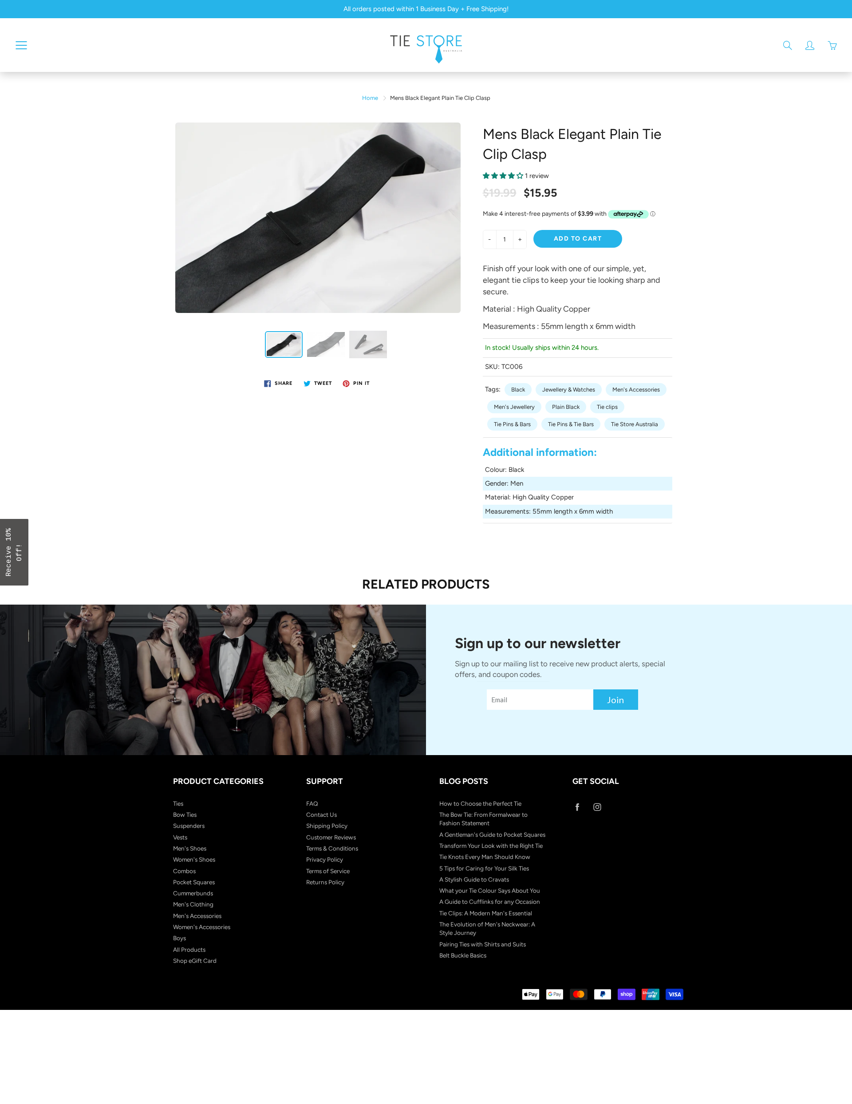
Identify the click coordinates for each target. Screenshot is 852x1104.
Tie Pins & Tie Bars (571, 424)
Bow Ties (185, 814)
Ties (178, 803)
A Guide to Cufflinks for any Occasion (489, 901)
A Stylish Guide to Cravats (474, 879)
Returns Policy (325, 882)
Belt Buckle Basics (462, 955)
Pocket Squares (194, 882)
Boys (179, 938)
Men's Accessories (636, 389)
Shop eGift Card (195, 960)
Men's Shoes (189, 848)
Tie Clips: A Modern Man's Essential (485, 913)
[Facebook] (577, 807)
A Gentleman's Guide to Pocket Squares (492, 834)
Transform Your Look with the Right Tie (491, 845)
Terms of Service (328, 870)
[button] (14, 552)
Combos (184, 870)
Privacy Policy (324, 859)
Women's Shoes (194, 859)
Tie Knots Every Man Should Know (484, 856)
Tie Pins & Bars (512, 424)
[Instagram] (597, 807)
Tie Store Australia (634, 424)
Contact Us (321, 814)
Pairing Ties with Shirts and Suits (482, 944)
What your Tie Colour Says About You (489, 890)
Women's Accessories (201, 926)
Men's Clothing (193, 904)
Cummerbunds (193, 893)
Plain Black (566, 407)
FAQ (312, 803)
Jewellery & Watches (568, 389)
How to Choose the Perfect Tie (480, 803)
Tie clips (607, 407)
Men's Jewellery (514, 407)
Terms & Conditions (332, 848)
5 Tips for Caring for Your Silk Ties (484, 868)
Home (370, 98)
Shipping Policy (326, 825)
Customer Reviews (331, 837)
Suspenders (189, 825)
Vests (180, 837)
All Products (189, 949)
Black (518, 389)
